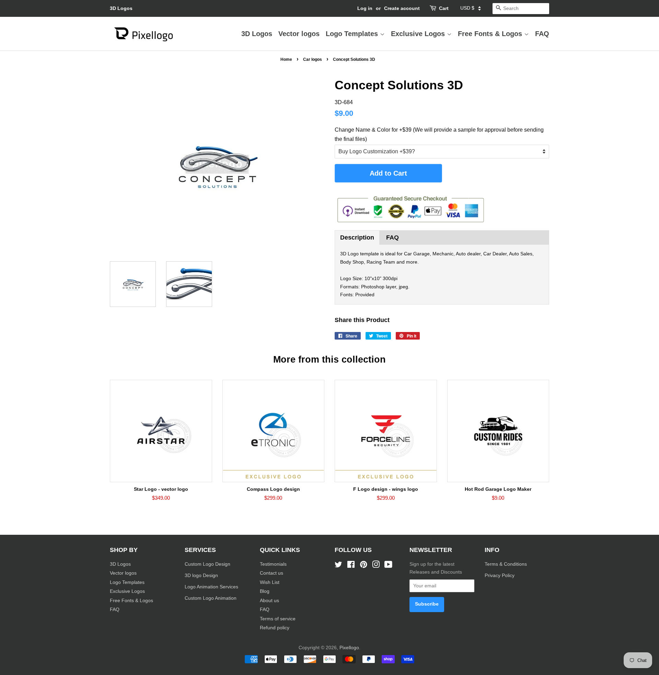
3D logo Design (201, 575)
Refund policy (274, 627)
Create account (402, 8)
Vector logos (299, 33)
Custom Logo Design (207, 564)
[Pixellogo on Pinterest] (363, 565)
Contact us (271, 573)
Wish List (269, 582)
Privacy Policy (500, 575)
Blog (264, 591)
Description (357, 237)
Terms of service (278, 618)
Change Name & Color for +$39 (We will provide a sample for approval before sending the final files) (439, 134)
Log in (364, 8)
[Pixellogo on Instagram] (376, 565)
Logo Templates (353, 33)
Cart (444, 8)
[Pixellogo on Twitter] (338, 565)
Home (286, 59)
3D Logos (121, 8)
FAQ (542, 33)
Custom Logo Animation (210, 598)
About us (269, 600)
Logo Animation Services (211, 586)
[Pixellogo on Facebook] (351, 565)
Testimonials (273, 564)
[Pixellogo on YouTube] (388, 565)
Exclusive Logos (419, 33)
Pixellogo (349, 647)
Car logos (312, 59)
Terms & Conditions (506, 564)
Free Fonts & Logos (491, 33)
